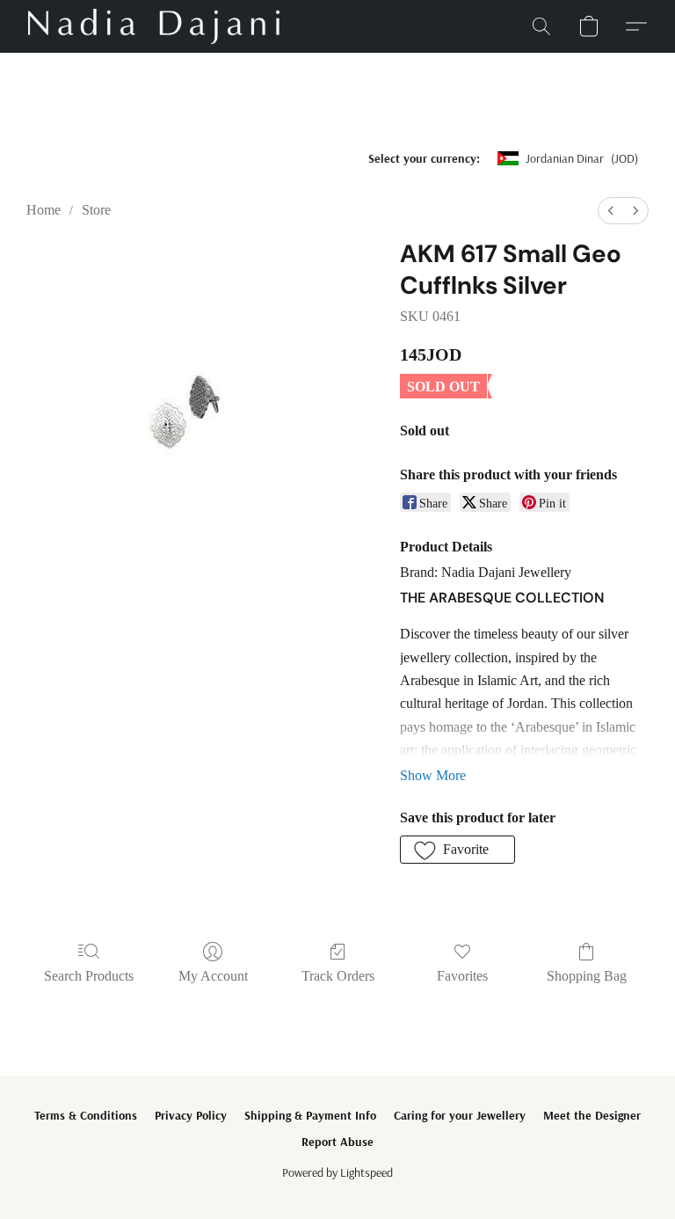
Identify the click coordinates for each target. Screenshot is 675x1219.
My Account (213, 975)
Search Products (89, 975)
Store (96, 209)
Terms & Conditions (85, 1115)
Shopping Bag (587, 975)
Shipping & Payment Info (310, 1115)
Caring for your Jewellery (460, 1115)
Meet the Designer (592, 1115)
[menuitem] (611, 210)
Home (43, 209)
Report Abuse (337, 1142)
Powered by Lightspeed (337, 1172)
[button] (153, 26)
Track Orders (337, 975)
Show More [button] (433, 775)
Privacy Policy (191, 1115)
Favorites (462, 975)
